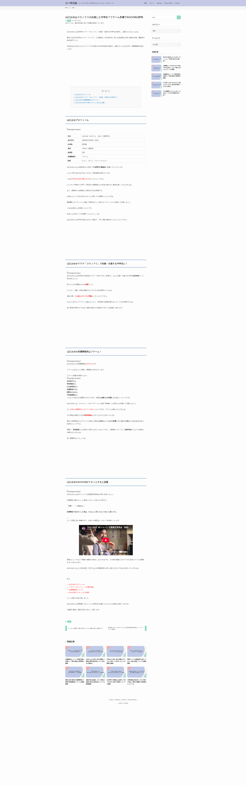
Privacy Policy (132, 699)
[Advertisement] (106, 66)
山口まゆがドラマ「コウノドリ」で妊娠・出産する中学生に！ (96, 97)
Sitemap (117, 699)
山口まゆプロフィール (83, 94)
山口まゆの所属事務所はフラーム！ (87, 100)
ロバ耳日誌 (71, 3)
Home (111, 699)
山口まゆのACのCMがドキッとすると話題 (90, 102)
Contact (124, 699)
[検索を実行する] (179, 17)
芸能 (69, 20)
